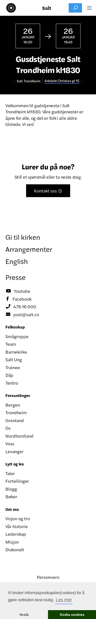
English (16, 261)
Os (8, 428)
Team (10, 344)
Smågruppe (17, 336)
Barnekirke (16, 352)
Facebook (19, 299)
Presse (15, 277)
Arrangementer (28, 249)
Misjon (12, 542)
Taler (10, 473)
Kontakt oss (48, 191)
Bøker (11, 496)
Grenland (14, 420)
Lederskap (15, 534)
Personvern (48, 577)
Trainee (12, 367)
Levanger (14, 451)
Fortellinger (17, 481)
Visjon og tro (17, 518)
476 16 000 (21, 306)
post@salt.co (22, 314)
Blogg (11, 489)
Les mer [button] (64, 599)
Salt (46, 7)
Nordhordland (19, 436)
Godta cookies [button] (72, 615)
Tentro (11, 383)
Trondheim (16, 412)
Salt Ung (13, 359)
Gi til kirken (22, 237)
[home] (10, 8)
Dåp (9, 375)
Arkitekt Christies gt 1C (62, 80)
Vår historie (16, 526)
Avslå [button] (24, 615)
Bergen (12, 405)
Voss (9, 443)
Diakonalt (14, 549)
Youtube (18, 291)
